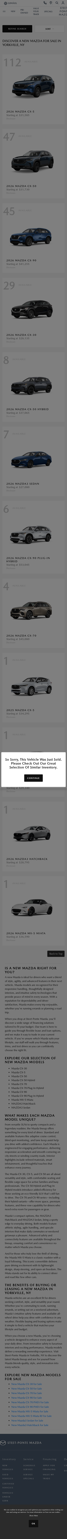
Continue (33, 778)
